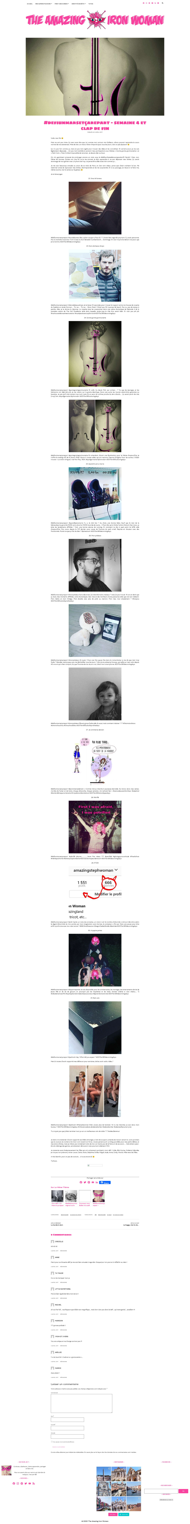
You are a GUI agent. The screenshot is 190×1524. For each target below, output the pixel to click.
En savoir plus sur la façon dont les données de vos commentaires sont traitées (110, 1452)
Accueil (30, 4)
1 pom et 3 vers (61, 1336)
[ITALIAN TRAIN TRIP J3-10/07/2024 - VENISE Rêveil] (103, 1504)
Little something (62, 1289)
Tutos (90, 4)
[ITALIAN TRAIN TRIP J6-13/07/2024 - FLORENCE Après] (103, 1489)
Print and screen (61, 4)
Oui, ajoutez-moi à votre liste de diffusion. (63, 1441)
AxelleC (58, 1352)
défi (96, 1214)
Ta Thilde (59, 1273)
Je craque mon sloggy (75, 1214)
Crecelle (59, 1241)
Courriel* (53, 1424)
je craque (109, 1214)
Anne (57, 1257)
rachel (58, 1305)
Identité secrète (78, 4)
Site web (53, 1433)
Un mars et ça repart (118, 1214)
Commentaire (54, 1392)
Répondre (63, 1250)
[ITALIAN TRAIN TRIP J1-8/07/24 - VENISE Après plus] (133, 1504)
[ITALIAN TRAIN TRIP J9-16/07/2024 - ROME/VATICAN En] (103, 1474)
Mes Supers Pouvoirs (43, 4)
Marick (58, 1368)
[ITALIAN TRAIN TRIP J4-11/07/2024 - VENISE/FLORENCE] (133, 1489)
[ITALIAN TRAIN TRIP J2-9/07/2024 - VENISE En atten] (118, 1504)
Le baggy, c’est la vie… (131, 1225)
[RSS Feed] (34, 1484)
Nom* (52, 1416)
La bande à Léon (57, 1225)
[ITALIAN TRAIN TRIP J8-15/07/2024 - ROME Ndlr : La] (118, 1474)
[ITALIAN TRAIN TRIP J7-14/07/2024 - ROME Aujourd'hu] (133, 1474)
